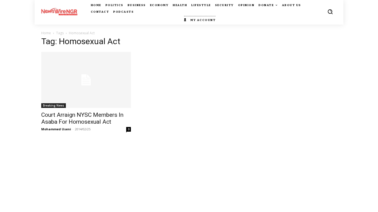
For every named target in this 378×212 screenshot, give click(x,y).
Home (46, 33)
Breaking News (53, 105)
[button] (330, 11)
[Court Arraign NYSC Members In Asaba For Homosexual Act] (86, 80)
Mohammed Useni (56, 129)
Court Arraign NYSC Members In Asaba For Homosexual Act (82, 118)
